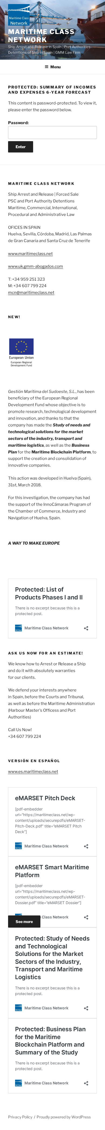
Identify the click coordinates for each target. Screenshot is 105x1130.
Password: (18, 122)
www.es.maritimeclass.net (33, 771)
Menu (55, 67)
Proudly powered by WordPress (64, 1117)
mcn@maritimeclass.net (31, 292)
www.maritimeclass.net (30, 253)
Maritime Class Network (41, 36)
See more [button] (24, 921)
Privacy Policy (20, 1117)
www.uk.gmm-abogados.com (35, 266)
